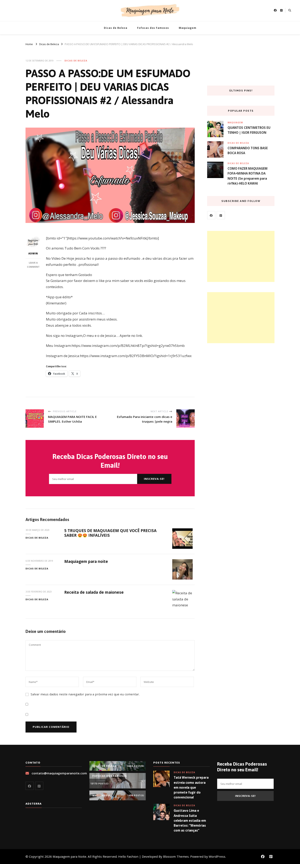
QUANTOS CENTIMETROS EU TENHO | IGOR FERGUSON (249, 130)
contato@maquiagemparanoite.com (59, 773)
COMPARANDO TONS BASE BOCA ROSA (248, 150)
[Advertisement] (240, 256)
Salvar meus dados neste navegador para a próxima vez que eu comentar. (85, 694)
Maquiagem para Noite (69, 856)
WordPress (217, 856)
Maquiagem (187, 28)
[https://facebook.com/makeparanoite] (211, 215)
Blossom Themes (176, 856)
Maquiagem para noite (86, 561)
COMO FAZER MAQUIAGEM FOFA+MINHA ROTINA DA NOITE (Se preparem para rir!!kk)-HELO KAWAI (248, 175)
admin (33, 253)
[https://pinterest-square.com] (221, 215)
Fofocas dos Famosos (153, 28)
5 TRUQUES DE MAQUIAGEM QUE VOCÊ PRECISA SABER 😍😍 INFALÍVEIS (110, 533)
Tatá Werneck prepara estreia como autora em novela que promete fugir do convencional (191, 787)
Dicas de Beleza (115, 28)
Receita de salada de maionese (94, 592)
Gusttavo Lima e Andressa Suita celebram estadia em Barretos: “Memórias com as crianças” (190, 820)
